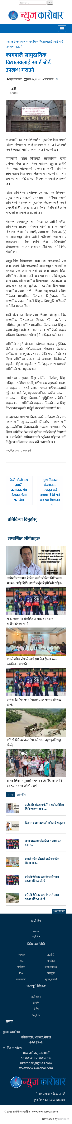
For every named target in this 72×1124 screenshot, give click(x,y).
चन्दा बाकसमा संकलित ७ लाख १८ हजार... (43, 843)
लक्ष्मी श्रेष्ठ (36, 936)
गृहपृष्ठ (10, 41)
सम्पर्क (36, 1003)
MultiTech (63, 1119)
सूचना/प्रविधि (51, 979)
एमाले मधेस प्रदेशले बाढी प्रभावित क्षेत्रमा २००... (42, 861)
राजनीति (51, 955)
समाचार (21, 955)
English (36, 1015)
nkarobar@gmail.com (36, 1063)
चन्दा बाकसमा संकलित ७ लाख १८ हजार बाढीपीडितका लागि (30, 621)
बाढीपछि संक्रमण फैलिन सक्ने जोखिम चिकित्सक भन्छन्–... (44, 807)
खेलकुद (51, 973)
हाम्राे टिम (36, 921)
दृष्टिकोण (51, 961)
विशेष (36, 1009)
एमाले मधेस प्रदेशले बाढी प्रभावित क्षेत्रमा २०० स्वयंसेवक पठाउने (32, 662)
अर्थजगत (21, 967)
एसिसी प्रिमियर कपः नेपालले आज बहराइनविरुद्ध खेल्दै (34, 702)
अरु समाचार (59, 911)
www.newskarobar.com (36, 1068)
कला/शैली (21, 979)
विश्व (21, 973)
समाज (21, 961)
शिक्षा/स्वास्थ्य (51, 967)
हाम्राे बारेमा (36, 997)
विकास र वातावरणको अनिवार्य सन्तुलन (45, 823)
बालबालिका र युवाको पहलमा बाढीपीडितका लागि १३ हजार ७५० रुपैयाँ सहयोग (34, 783)
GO (50, 2)
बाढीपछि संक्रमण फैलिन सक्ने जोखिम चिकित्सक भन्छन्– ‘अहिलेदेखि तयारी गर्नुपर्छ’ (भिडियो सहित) (34, 581)
